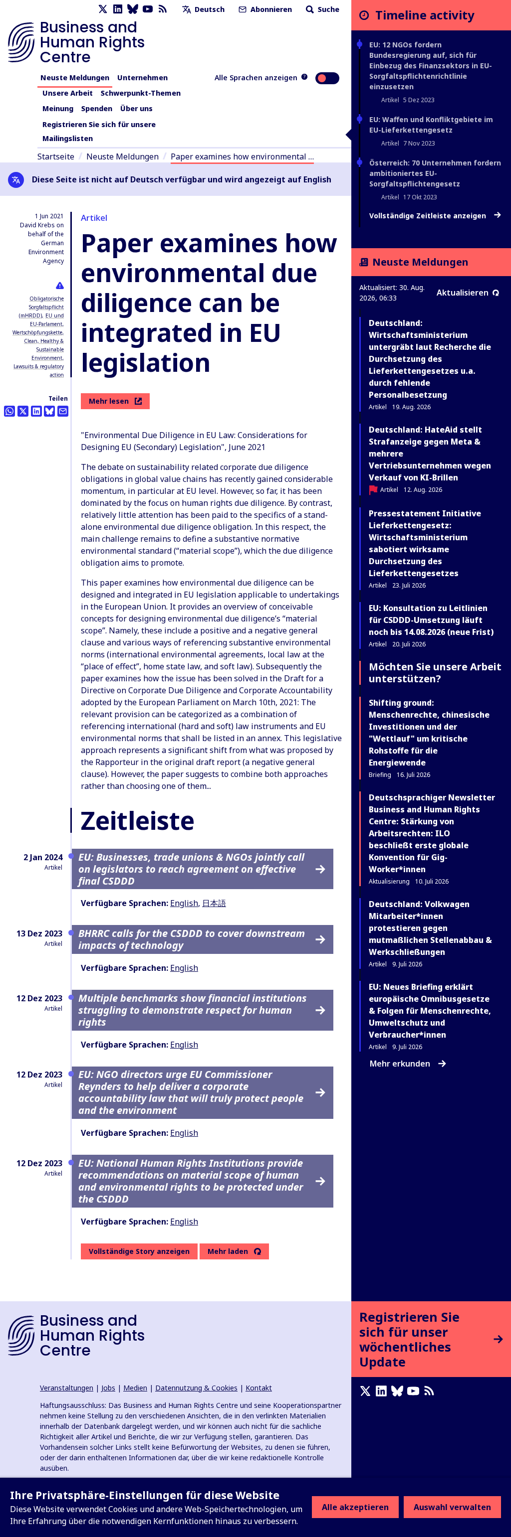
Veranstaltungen (66, 1387)
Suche (327, 9)
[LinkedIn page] (118, 9)
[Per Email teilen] (62, 411)
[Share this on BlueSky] (49, 411)
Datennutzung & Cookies (196, 1387)
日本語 (214, 903)
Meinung (57, 108)
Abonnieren (270, 9)
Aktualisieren (463, 292)
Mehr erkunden (400, 1063)
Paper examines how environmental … (242, 156)
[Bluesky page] (133, 9)
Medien (135, 1387)
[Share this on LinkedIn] (36, 411)
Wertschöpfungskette (37, 332)
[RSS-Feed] (163, 9)
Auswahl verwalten (452, 1507)
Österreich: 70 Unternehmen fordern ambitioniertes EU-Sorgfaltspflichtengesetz (435, 173)
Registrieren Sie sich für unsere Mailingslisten (99, 131)
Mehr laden (228, 1251)
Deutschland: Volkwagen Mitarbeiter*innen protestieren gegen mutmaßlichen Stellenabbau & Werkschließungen (430, 928)
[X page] (103, 9)
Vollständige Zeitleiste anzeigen (428, 215)
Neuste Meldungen (74, 77)
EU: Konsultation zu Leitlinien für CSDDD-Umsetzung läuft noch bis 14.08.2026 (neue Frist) (431, 620)
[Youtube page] (148, 9)
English (184, 903)
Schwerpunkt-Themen (141, 93)
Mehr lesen (109, 401)
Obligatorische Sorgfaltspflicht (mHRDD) (41, 307)
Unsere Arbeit (67, 93)
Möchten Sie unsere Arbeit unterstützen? (435, 672)
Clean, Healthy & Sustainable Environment (44, 349)
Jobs (108, 1387)
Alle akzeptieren (355, 1507)
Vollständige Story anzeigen (139, 1251)
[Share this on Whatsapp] (9, 411)
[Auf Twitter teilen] (22, 411)
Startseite (55, 156)
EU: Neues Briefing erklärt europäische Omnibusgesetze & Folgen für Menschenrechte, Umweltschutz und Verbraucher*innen (430, 1010)
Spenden (96, 108)
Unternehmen (142, 77)
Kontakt (259, 1387)
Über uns (136, 108)
